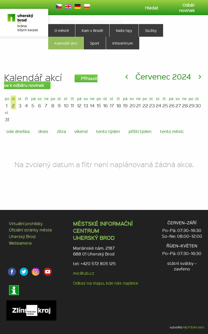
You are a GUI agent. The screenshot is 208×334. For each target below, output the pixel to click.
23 (151, 102)
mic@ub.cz (83, 273)
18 (118, 102)
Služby (151, 30)
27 (178, 102)
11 (72, 102)
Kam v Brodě (92, 30)
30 (197, 102)
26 (171, 102)
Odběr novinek (187, 7)
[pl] (87, 6)
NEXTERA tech (193, 327)
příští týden (140, 131)
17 (112, 102)
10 (66, 102)
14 (92, 102)
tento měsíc (172, 131)
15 (99, 102)
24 (158, 102)
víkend (81, 131)
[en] (68, 6)
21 (138, 102)
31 (7, 116)
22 (145, 102)
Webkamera (20, 243)
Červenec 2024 (163, 76)
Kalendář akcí (66, 43)
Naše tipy (124, 30)
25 (164, 102)
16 (105, 102)
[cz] (59, 6)
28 (184, 102)
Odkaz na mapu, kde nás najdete (105, 283)
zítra (61, 131)
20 (132, 102)
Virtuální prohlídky (26, 223)
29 (191, 102)
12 (79, 102)
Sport (94, 43)
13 (86, 102)
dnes (43, 131)
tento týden (108, 131)
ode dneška (18, 131)
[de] (78, 6)
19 (125, 102)
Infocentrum (122, 43)
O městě (62, 30)
